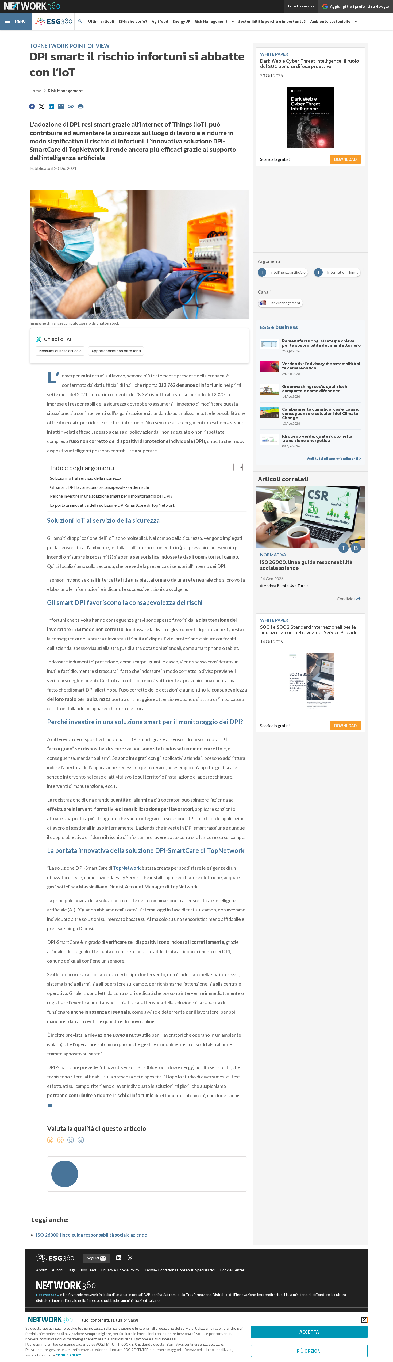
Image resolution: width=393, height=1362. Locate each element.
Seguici (93, 1258)
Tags (72, 1270)
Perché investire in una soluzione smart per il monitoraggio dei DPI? (111, 495)
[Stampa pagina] (80, 106)
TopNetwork (127, 868)
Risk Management (65, 90)
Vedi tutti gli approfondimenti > (334, 458)
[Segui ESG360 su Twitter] (130, 1258)
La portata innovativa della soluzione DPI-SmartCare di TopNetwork (112, 505)
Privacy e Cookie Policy (120, 1270)
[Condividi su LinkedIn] (51, 106)
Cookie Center (232, 1270)
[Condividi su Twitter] (41, 106)
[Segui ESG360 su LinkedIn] (118, 1258)
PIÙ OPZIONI (309, 1351)
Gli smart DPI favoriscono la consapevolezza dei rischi (99, 487)
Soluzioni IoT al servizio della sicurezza (85, 477)
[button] (16, 21)
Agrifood (160, 21)
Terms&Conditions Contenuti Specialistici (179, 1270)
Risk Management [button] (211, 21)
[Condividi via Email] (61, 106)
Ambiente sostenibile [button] (330, 21)
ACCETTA (309, 1332)
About (41, 1270)
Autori (57, 1270)
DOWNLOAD (345, 159)
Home (35, 90)
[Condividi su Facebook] (32, 106)
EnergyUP (181, 21)
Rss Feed (88, 1270)
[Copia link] (71, 106)
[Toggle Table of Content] (235, 467)
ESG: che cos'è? (132, 21)
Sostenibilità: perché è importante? (272, 21)
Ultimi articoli (101, 21)
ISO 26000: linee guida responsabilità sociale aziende (91, 1235)
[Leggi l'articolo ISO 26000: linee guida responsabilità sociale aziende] (310, 545)
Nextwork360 (47, 1295)
